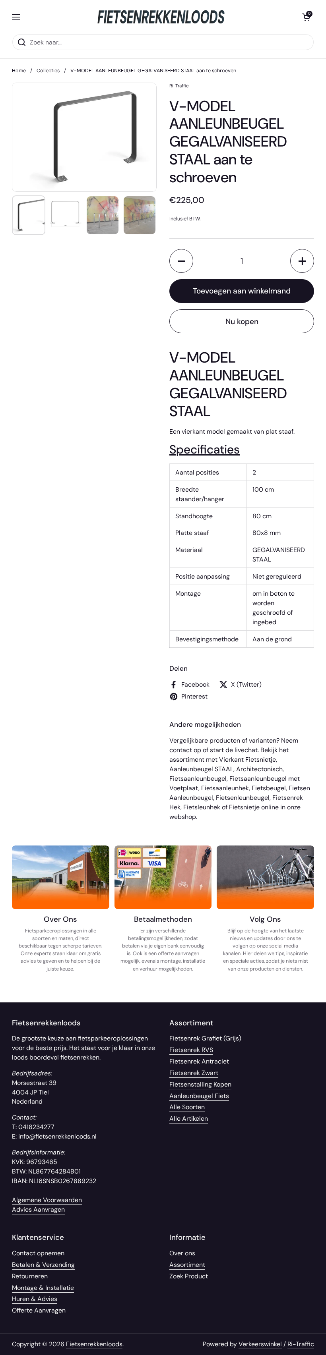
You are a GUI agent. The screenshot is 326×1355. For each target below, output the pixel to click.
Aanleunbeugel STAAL (201, 769)
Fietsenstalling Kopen (200, 1084)
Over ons (182, 1253)
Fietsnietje (244, 807)
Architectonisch (259, 769)
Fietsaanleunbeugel (198, 778)
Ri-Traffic (300, 1344)
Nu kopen (241, 321)
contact (180, 750)
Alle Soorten (187, 1107)
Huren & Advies (34, 1299)
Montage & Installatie (43, 1288)
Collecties (48, 70)
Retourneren (30, 1276)
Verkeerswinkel (260, 1344)
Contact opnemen (38, 1253)
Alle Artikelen (188, 1118)
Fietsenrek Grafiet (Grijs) (205, 1038)
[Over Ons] (60, 894)
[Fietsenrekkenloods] (161, 17)
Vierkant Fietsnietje (247, 759)
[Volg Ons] (265, 894)
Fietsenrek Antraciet (199, 1061)
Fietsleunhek (201, 807)
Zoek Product (188, 1276)
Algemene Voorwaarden (47, 1200)
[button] (181, 261)
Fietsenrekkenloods (94, 1344)
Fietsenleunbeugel (243, 797)
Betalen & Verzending (43, 1264)
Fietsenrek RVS (191, 1050)
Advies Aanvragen (38, 1209)
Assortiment (187, 1264)
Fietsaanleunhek (225, 788)
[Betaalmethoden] (163, 894)
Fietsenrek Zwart (193, 1073)
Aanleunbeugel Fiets (199, 1096)
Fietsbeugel (269, 788)
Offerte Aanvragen (39, 1310)
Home (19, 70)
